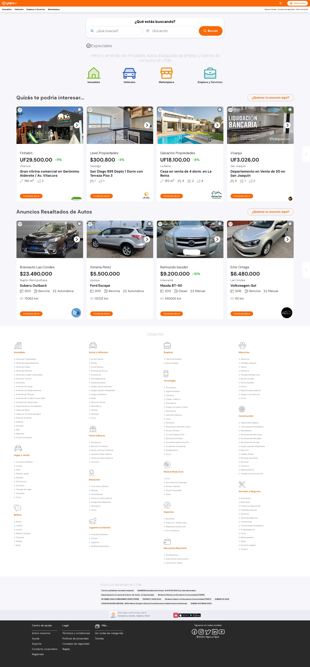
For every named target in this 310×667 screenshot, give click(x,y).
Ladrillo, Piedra (247, 454)
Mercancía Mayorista (175, 548)
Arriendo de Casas (24, 386)
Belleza (18, 514)
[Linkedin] (214, 631)
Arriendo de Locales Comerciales (30, 398)
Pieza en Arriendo (23, 418)
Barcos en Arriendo (99, 446)
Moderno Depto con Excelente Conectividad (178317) (188, 599)
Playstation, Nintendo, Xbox (178, 426)
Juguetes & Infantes (100, 527)
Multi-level (245, 502)
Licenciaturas (97, 494)
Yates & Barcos (97, 435)
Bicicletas (170, 518)
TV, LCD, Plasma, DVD (175, 434)
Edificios (19, 422)
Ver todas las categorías (109, 633)
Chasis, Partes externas (101, 386)
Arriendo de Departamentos (28, 390)
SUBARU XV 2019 (222, 599)
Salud (243, 541)
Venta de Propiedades (26, 359)
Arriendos (20, 382)
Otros (18, 497)
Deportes (169, 512)
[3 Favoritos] (20, 110)
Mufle (93, 398)
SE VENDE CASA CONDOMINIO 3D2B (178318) (120, 599)
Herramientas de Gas (250, 442)
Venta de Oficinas (24, 371)
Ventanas (20, 493)
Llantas (94, 410)
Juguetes (95, 542)
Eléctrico (245, 450)
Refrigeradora (172, 450)
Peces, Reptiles (247, 382)
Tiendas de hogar (23, 489)
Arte (168, 478)
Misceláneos (246, 430)
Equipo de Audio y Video (177, 407)
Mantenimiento (247, 470)
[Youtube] (221, 631)
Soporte (37, 643)
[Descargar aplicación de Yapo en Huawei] (176, 615)
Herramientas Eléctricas (251, 434)
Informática (171, 403)
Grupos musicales (174, 490)
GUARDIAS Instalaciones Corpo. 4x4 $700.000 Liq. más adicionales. (166, 590)
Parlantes (170, 422)
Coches (94, 538)
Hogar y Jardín (22, 455)
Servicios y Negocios (250, 491)
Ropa (18, 545)
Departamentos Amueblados (29, 406)
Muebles (19, 477)
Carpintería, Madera (249, 422)
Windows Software (174, 438)
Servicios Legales (248, 545)
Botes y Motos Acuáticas (102, 450)
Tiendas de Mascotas (250, 375)
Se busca (20, 485)
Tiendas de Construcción (252, 473)
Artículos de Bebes (24, 462)
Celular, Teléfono (173, 399)
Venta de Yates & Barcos (102, 458)
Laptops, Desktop (174, 415)
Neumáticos (96, 406)
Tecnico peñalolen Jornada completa (117, 590)
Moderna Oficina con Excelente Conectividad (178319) (181, 595)
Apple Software (173, 391)
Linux (168, 419)
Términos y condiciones (76, 633)
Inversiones (246, 498)
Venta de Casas (23, 367)
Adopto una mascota (250, 394)
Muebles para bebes (100, 546)
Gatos (243, 367)
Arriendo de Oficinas (25, 394)
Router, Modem (172, 430)
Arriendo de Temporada (26, 402)
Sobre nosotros (41, 633)
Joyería (19, 525)
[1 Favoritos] (160, 110)
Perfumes (20, 537)
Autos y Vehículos (98, 352)
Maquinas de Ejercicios (176, 526)
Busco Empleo (172, 363)
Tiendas (99, 638)
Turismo (244, 549)
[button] (77, 125)
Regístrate (38, 654)
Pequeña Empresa (249, 510)
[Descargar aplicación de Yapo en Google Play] (195, 615)
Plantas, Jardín (22, 473)
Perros (244, 386)
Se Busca (95, 414)
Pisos (18, 470)
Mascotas (244, 352)
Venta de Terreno (24, 378)
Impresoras (171, 411)
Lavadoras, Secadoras (176, 446)
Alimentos (245, 359)
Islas (18, 429)
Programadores (248, 529)
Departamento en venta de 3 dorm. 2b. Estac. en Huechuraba (127, 595)
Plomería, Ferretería (249, 458)
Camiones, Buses (98, 382)
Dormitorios (21, 481)
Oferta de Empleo (174, 359)
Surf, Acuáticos (172, 530)
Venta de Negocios (249, 518)
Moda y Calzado (23, 533)
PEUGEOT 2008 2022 (152, 599)
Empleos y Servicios (36, 9)
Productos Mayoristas (250, 506)
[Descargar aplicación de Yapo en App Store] (184, 615)
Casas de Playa (22, 410)
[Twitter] (208, 631)
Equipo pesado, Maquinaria (103, 390)
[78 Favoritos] (90, 110)
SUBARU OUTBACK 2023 (201, 603)
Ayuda (35, 638)
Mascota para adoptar (251, 390)
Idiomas (94, 490)
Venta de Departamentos (27, 363)
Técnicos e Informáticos (101, 498)
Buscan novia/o (247, 378)
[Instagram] (201, 631)
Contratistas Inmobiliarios (252, 426)
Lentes (19, 529)
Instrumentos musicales (176, 482)
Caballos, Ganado (248, 363)
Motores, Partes (98, 402)
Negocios (20, 433)
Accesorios (96, 375)
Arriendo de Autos (99, 371)
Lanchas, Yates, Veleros (101, 454)
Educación (94, 479)
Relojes (19, 541)
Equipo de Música (99, 394)
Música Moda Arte (173, 471)
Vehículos (19, 9)
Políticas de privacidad (75, 638)
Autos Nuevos (97, 367)
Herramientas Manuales (251, 438)
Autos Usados (97, 359)
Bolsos (19, 521)
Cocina (19, 466)
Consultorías (246, 521)
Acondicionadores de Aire (177, 442)
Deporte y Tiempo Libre (176, 522)
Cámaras (170, 395)
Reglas (66, 649)
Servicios (245, 462)
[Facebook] (194, 631)
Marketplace (54, 9)
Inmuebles (7, 9)
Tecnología (169, 380)
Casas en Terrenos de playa (28, 414)
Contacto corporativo (45, 649)
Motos (94, 363)
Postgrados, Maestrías (101, 502)
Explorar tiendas (270, 9)
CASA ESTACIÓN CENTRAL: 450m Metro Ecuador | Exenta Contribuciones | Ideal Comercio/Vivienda (144, 603)
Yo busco (95, 462)
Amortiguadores (98, 378)
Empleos (168, 352)
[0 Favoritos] (230, 110)
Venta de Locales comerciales (29, 375)
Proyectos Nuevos (24, 437)
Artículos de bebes (99, 534)
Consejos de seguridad (286, 9)
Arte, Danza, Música (99, 486)
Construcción (246, 416)
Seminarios (96, 506)
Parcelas (19, 425)
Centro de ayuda (302, 9)
